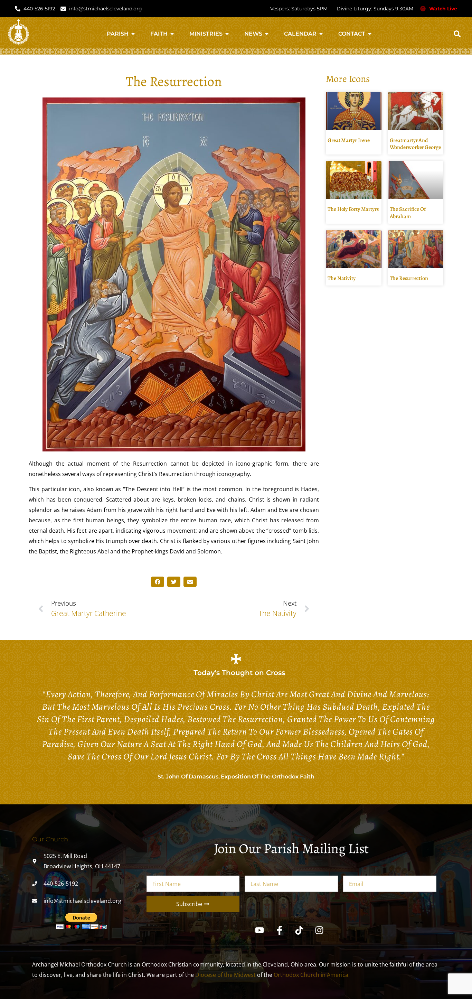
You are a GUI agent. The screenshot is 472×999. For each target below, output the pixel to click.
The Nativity (342, 278)
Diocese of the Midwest (225, 975)
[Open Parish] (133, 34)
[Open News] (267, 34)
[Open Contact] (369, 34)
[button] (457, 34)
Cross (275, 673)
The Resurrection (409, 278)
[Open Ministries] (227, 34)
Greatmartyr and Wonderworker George (415, 144)
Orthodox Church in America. (312, 975)
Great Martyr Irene (349, 140)
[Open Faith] (172, 34)
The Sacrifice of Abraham (408, 212)
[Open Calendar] (321, 34)
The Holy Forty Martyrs (353, 209)
